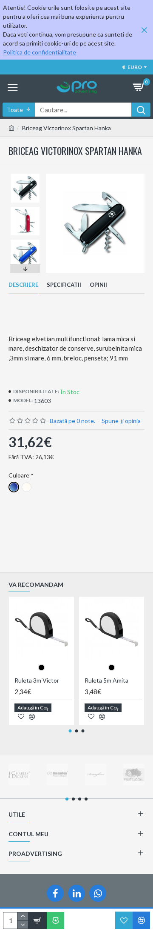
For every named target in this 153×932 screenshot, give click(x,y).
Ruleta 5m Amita (106, 680)
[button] (25, 176)
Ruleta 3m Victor (36, 680)
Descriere (23, 284)
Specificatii (64, 284)
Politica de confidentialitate (39, 52)
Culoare (18, 475)
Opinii (98, 284)
